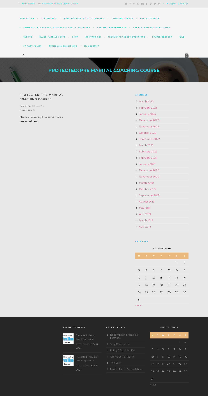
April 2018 (145, 226)
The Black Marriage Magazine (151, 28)
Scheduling (26, 18)
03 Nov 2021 (38, 106)
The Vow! (115, 363)
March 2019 (146, 220)
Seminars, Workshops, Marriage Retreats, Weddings (56, 28)
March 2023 (146, 101)
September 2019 (149, 195)
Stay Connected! (120, 344)
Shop (75, 37)
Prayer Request (162, 37)
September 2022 (149, 139)
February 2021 (148, 157)
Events (27, 37)
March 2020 (146, 182)
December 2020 (149, 170)
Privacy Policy (32, 46)
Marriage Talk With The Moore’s (84, 18)
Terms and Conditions (63, 46)
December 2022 (149, 120)
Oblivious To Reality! (122, 356)
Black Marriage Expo (52, 37)
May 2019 (144, 207)
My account (91, 46)
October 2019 (147, 189)
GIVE (182, 37)
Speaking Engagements (111, 28)
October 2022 (147, 132)
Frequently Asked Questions (126, 37)
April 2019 (145, 214)
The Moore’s (49, 18)
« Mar (138, 305)
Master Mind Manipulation (126, 369)
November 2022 (149, 126)
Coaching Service (123, 18)
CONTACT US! (93, 37)
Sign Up (184, 3)
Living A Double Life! (122, 350)
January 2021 (147, 164)
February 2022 (148, 151)
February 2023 (148, 107)
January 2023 (147, 114)
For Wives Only (149, 18)
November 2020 (149, 176)
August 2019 (146, 201)
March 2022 (146, 145)
